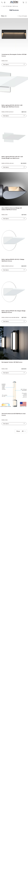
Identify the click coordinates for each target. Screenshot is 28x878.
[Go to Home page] (14, 2)
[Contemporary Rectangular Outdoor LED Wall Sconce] (14, 35)
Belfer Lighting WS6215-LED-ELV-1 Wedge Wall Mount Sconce (13, 260)
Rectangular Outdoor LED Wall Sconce (12, 362)
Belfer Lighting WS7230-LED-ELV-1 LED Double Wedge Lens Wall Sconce (12, 157)
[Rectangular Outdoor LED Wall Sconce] (14, 343)
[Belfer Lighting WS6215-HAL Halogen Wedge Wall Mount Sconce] (14, 291)
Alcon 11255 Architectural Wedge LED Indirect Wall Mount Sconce (12, 208)
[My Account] (4, 2)
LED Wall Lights (9, 6)
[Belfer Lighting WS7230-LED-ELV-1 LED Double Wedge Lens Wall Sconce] (14, 137)
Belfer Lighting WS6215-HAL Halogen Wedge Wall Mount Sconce (13, 311)
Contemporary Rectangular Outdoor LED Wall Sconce (14, 55)
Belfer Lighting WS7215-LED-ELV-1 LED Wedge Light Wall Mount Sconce (12, 106)
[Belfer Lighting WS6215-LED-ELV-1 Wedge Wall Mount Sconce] (14, 240)
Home (4, 6)
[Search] (2, 2)
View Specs (6, 64)
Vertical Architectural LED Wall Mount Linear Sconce (14, 414)
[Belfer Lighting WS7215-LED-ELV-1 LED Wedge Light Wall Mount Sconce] (14, 86)
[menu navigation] (26, 2)
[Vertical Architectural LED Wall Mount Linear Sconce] (14, 394)
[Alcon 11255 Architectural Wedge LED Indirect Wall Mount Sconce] (14, 189)
